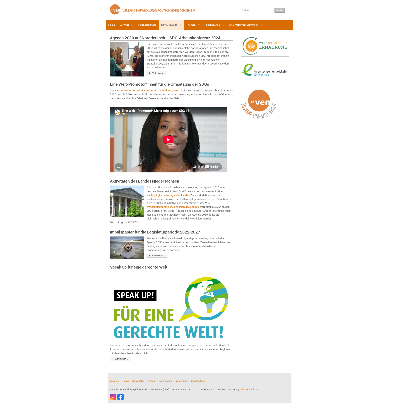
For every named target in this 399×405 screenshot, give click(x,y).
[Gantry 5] (153, 9)
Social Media (198, 380)
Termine (114, 380)
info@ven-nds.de (249, 389)
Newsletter (138, 380)
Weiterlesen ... (158, 73)
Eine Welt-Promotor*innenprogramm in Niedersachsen (147, 90)
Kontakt (151, 380)
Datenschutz (166, 380)
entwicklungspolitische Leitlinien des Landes (173, 206)
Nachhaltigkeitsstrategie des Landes (168, 195)
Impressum (182, 380)
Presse (125, 380)
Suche (279, 10)
